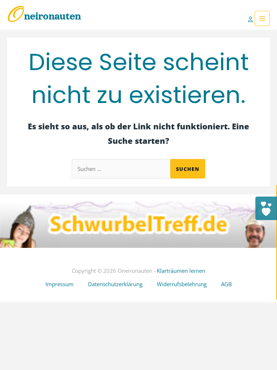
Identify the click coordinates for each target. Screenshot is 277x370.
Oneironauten (44, 16)
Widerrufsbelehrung (182, 284)
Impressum (59, 284)
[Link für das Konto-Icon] (251, 18)
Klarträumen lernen (181, 270)
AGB (226, 284)
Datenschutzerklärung (115, 284)
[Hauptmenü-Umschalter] (262, 18)
